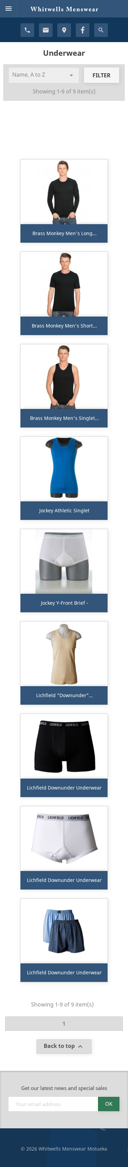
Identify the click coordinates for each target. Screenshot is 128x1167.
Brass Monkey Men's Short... (64, 325)
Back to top (64, 1046)
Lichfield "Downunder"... (64, 695)
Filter (102, 75)
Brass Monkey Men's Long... (64, 233)
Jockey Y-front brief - (64, 603)
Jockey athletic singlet (64, 510)
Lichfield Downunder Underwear (64, 787)
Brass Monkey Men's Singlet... (64, 418)
